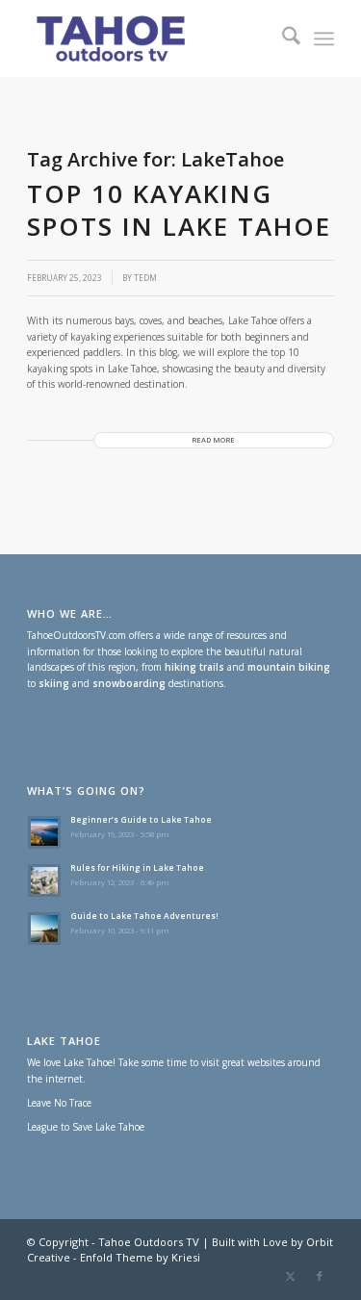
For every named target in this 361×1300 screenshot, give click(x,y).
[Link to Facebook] (319, 1276)
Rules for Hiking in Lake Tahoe (137, 867)
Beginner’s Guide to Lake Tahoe (141, 819)
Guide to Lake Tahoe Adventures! (144, 915)
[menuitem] (281, 38)
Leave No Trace (59, 1102)
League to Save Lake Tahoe (85, 1127)
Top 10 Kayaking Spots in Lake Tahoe (179, 209)
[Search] (281, 38)
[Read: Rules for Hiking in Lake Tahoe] (44, 880)
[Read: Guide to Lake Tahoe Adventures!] (44, 928)
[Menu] (324, 38)
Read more (213, 440)
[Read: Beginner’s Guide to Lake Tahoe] (44, 832)
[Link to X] (290, 1276)
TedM (145, 277)
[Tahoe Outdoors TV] (149, 38)
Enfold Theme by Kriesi (140, 1257)
